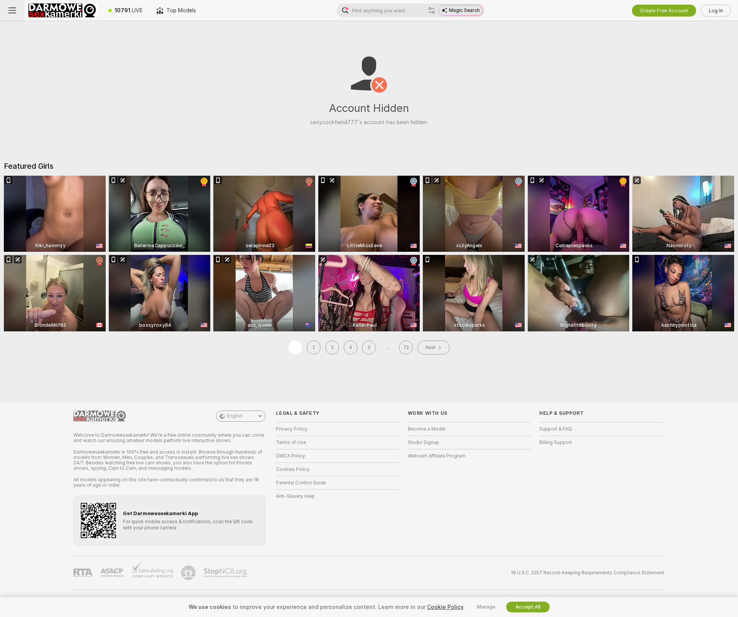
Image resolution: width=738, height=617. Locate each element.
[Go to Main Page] (63, 10)
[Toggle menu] (12, 10)
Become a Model (426, 429)
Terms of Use (291, 442)
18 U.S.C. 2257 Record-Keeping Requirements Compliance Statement (587, 572)
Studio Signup (423, 442)
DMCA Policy (290, 456)
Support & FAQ (555, 429)
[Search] (431, 10)
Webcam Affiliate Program (436, 456)
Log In (716, 10)
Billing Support (555, 442)
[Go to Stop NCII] (226, 572)
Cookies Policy (293, 469)
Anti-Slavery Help (295, 496)
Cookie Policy (445, 607)
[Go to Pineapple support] (189, 572)
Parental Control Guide (301, 483)
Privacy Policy (292, 429)
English (235, 416)
